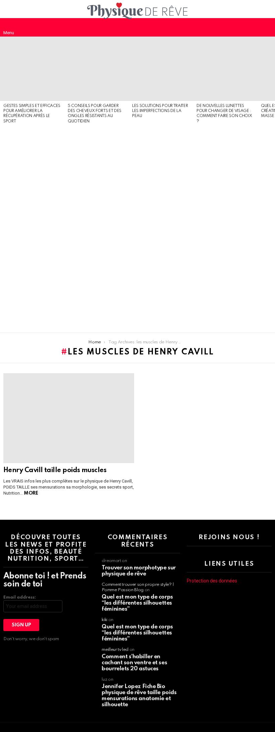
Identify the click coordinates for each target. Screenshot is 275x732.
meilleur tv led (115, 649)
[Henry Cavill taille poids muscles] (68, 418)
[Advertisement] (32, 228)
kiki (104, 620)
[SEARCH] (266, 27)
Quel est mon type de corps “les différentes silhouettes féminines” (137, 603)
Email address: (19, 597)
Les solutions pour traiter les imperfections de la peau (160, 111)
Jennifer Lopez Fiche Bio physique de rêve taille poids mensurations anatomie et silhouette (139, 696)
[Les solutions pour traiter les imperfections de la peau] (161, 69)
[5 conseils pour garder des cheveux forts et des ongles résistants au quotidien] (96, 69)
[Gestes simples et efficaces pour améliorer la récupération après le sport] (32, 69)
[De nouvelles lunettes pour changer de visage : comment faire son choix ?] (225, 69)
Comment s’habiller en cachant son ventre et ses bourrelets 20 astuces (134, 663)
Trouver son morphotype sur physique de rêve (138, 571)
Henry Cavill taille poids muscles (54, 470)
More (31, 493)
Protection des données (212, 580)
